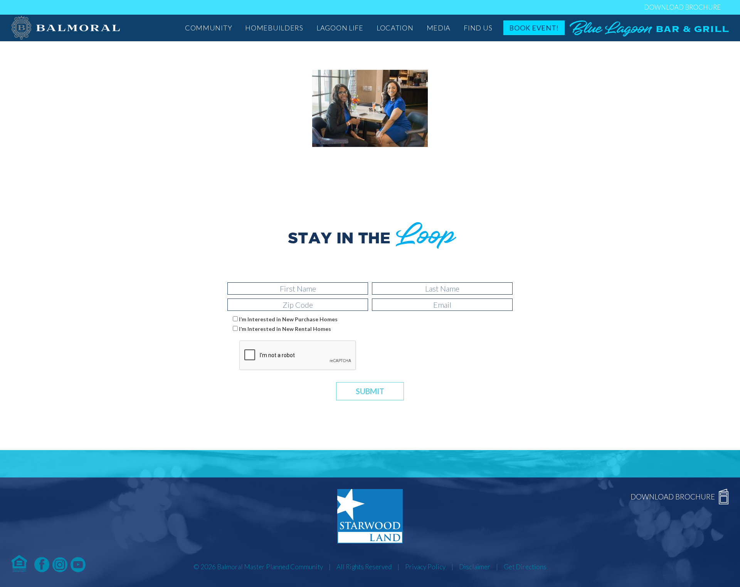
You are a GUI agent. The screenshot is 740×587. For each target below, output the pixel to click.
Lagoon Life (339, 28)
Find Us (478, 28)
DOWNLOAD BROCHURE (682, 7)
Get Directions (525, 567)
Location (395, 28)
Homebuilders (274, 28)
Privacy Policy (425, 567)
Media (439, 28)
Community (208, 28)
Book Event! (534, 28)
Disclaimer (474, 567)
